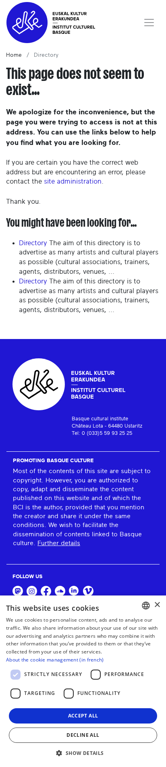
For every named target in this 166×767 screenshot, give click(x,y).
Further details (58, 543)
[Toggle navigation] (149, 22)
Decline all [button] (82, 735)
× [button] (157, 605)
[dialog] (83, 681)
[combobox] (146, 606)
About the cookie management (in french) (55, 659)
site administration (73, 181)
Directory (33, 243)
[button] (83, 753)
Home (14, 55)
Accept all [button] (83, 715)
